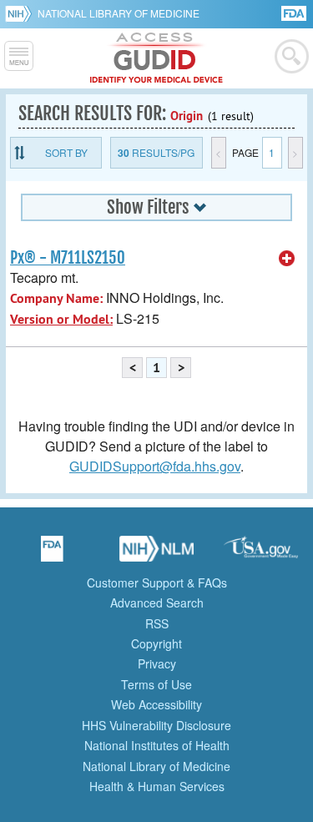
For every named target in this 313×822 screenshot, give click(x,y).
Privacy (157, 663)
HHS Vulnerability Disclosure (156, 725)
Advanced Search (157, 602)
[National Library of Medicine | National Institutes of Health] (156, 554)
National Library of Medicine (118, 13)
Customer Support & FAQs (157, 582)
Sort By (66, 152)
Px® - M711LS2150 (67, 258)
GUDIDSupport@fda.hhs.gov (154, 466)
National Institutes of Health (157, 745)
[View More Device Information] (287, 258)
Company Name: (56, 298)
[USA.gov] (261, 554)
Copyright (156, 643)
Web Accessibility (156, 704)
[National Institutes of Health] (21, 13)
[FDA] (295, 12)
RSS (157, 623)
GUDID (156, 58)
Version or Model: (61, 319)
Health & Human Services (157, 786)
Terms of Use (156, 684)
